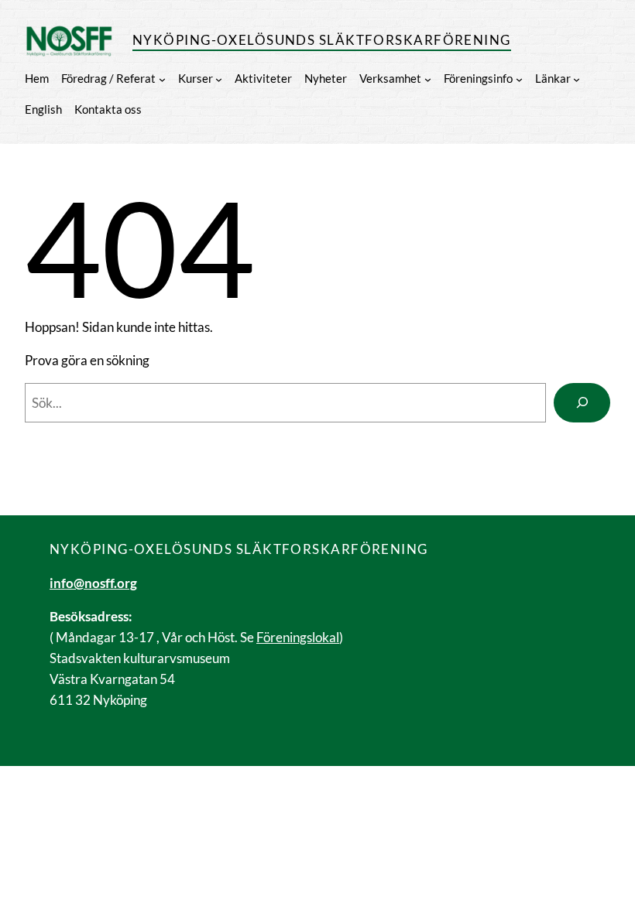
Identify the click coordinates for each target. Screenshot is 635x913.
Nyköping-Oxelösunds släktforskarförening (321, 40)
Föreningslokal (297, 637)
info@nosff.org (93, 583)
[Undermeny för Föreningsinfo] (519, 78)
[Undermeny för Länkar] (576, 78)
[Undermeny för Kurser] (218, 78)
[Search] (582, 402)
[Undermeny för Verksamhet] (427, 78)
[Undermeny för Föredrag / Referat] (162, 78)
